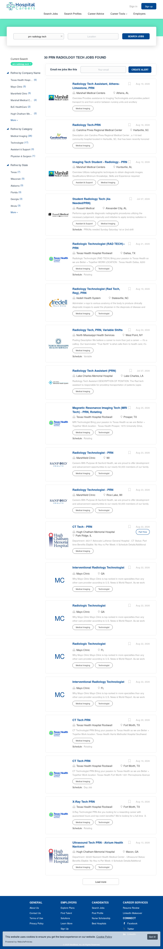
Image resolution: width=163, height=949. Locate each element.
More (13, 120)
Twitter (130, 928)
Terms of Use (36, 918)
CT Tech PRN (81, 720)
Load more (100, 881)
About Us (34, 907)
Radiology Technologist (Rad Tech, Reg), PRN (96, 291)
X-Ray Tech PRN (83, 802)
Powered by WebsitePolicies (18, 942)
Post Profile (97, 913)
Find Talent (66, 913)
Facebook (132, 923)
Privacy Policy (36, 923)
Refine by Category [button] (21, 129)
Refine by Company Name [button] (25, 73)
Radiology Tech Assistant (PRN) (94, 371)
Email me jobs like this (63, 69)
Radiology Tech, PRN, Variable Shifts (97, 330)
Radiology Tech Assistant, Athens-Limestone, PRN (96, 86)
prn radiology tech (21, 64)
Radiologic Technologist (89, 605)
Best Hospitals (99, 923)
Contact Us (35, 913)
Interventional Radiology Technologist (98, 567)
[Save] (129, 84)
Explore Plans (67, 907)
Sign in (133, 6)
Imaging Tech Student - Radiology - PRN (99, 162)
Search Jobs (136, 36)
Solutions (65, 918)
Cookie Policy (104, 936)
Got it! (152, 936)
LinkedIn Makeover (132, 913)
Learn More (66, 923)
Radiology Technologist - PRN (92, 453)
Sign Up (65, 928)
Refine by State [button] (19, 165)
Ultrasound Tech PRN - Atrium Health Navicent (97, 844)
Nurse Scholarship (101, 918)
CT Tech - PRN (82, 527)
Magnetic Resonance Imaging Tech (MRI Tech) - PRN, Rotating (99, 410)
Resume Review (131, 907)
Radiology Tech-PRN (86, 125)
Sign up (149, 6)
